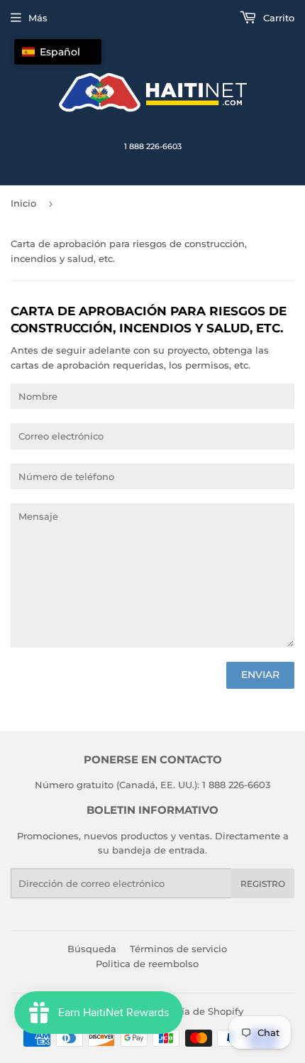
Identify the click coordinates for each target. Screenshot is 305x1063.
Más (38, 17)
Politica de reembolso (147, 963)
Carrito (277, 17)
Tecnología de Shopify (191, 1011)
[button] (58, 52)
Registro (262, 883)
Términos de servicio (178, 948)
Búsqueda (91, 948)
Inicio (23, 203)
